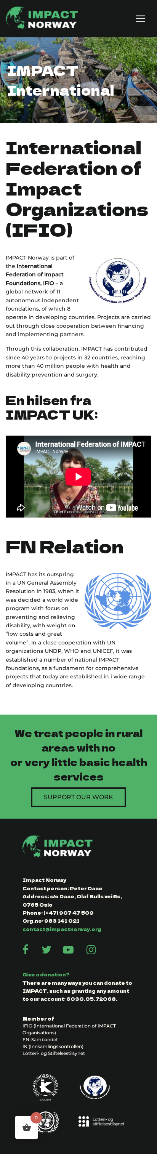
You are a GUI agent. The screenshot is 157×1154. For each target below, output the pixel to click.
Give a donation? (46, 974)
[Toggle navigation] (140, 18)
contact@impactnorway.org (61, 929)
